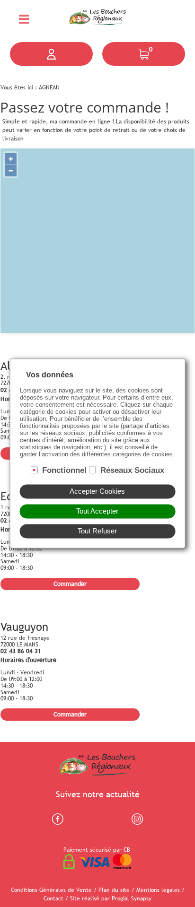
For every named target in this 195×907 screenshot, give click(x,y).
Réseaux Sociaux (132, 470)
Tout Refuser (97, 531)
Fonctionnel (64, 470)
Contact (53, 898)
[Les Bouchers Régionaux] (97, 15)
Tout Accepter (97, 511)
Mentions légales (158, 890)
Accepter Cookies (97, 492)
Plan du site (114, 890)
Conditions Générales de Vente (51, 890)
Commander (70, 583)
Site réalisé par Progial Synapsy (110, 898)
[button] (51, 54)
